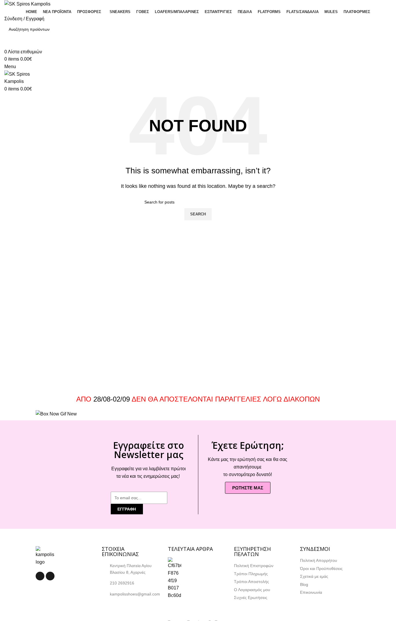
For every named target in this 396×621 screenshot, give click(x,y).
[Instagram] (50, 576)
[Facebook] (40, 576)
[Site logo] (27, 3)
